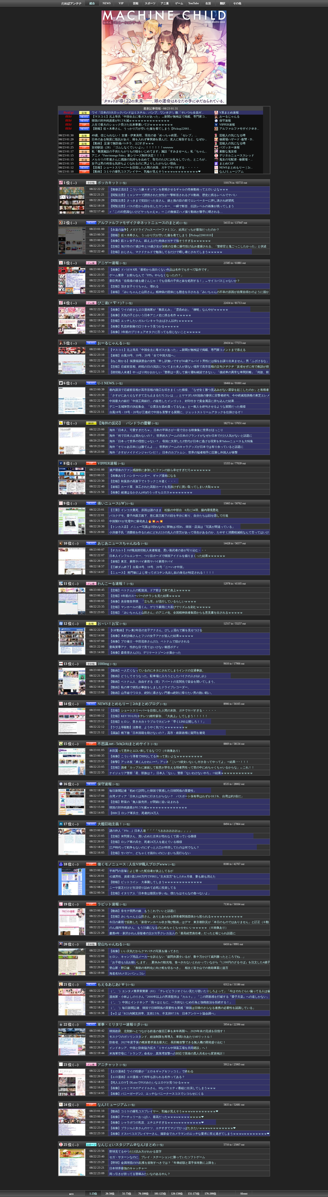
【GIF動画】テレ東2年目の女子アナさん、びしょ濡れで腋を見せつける (155, 630)
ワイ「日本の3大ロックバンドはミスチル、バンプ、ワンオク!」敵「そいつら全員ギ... (147, 112)
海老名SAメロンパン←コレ (127, 973)
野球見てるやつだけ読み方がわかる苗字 (135, 1151)
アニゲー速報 (108, 263)
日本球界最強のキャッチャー (128, 1168)
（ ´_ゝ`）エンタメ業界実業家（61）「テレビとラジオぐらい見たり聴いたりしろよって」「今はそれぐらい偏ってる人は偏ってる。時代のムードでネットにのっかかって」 (189, 993)
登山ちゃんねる (110, 944)
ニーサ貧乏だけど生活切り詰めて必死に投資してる (142, 887)
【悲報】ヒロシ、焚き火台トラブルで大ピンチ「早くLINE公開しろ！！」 (157, 721)
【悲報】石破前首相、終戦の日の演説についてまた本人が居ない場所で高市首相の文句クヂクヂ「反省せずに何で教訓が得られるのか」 (189, 368)
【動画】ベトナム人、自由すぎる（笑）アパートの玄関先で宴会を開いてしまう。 (163, 681)
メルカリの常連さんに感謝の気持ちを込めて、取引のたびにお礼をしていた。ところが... (149, 159)
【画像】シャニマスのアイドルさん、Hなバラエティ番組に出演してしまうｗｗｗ (162, 1088)
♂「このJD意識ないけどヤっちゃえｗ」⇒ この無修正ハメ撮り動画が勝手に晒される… (166, 211)
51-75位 (126, 1193)
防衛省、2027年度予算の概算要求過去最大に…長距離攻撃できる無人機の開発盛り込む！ (167, 1042)
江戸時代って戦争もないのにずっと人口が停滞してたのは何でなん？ (154, 847)
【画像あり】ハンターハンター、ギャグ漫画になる (142, 475)
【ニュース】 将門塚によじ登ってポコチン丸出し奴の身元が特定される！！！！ (161, 572)
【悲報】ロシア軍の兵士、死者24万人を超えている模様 (145, 842)
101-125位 (160, 1193)
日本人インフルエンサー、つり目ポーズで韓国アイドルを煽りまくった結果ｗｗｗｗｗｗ (167, 555)
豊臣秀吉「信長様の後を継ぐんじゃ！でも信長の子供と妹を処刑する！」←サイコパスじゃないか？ (174, 280)
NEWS (107, 3)
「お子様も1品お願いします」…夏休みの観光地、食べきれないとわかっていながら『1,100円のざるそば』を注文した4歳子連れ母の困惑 (189, 964)
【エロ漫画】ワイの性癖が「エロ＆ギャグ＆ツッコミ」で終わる (151, 1071)
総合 (92, 3)
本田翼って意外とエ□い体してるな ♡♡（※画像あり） (145, 750)
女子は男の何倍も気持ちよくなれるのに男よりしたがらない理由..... (135, 163)
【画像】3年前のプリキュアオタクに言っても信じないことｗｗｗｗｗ (155, 332)
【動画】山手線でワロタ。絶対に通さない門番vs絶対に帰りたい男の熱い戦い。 (161, 692)
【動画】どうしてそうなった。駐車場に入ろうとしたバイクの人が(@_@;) (157, 676)
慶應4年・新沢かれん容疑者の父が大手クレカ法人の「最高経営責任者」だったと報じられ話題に (172, 933)
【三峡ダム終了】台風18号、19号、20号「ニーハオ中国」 (147, 567)
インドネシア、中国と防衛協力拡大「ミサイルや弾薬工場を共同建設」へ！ (158, 1048)
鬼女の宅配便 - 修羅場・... (236, 159)
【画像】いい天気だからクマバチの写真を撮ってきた (144, 951)
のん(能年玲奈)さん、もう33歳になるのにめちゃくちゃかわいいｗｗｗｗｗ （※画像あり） (168, 927)
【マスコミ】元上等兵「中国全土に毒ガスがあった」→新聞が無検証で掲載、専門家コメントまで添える (177, 349)
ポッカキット (108, 183)
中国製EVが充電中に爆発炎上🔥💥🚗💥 (136, 521)
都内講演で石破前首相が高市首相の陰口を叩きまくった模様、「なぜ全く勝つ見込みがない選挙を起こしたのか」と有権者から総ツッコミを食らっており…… (189, 392)
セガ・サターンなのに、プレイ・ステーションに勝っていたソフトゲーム (157, 1157)
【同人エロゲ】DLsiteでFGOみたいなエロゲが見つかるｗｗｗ (149, 1082)
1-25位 (93, 1193)
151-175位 (193, 1193)
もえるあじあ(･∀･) (112, 984)
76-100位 (143, 1193)
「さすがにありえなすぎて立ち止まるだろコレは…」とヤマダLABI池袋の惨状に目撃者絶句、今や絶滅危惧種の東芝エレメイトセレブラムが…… (189, 397)
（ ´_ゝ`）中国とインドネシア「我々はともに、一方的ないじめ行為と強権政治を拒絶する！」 (170, 1002)
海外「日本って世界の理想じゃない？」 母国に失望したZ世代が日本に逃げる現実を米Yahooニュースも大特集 (181, 441)
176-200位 (210, 1193)
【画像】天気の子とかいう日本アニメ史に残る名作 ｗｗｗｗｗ (150, 315)
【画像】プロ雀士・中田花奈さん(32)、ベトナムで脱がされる (149, 641)
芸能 (135, 3)
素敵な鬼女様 (228, 151)
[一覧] (123, 183)
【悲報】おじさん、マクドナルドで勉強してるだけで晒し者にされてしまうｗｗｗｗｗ (165, 252)
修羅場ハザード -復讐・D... (236, 139)
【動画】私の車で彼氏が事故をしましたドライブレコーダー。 (150, 687)
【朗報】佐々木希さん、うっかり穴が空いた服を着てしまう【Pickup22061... (141, 129)
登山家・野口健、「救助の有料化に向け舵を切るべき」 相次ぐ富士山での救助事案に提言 (168, 968)
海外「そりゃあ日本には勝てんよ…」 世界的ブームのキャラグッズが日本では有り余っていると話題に (176, 446)
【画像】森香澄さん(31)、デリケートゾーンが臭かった (145, 652)
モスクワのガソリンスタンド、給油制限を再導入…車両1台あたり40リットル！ (161, 1036)
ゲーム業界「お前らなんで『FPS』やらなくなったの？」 (146, 275)
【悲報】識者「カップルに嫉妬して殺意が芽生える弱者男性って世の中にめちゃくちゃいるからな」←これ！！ (181, 767)
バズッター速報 (229, 147)
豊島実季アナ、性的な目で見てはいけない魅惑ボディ (144, 647)
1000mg (103, 664)
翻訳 (222, 3)
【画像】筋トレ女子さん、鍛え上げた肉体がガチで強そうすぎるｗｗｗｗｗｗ (160, 240)
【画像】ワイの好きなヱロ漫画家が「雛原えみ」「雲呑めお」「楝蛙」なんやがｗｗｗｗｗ (168, 309)
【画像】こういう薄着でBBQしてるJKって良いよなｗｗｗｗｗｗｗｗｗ (156, 756)
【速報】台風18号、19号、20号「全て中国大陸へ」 (143, 355)
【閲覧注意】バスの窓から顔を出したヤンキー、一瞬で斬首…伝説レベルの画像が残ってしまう (171, 206)
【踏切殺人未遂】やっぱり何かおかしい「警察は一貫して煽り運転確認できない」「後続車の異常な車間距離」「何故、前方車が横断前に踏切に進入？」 (189, 374)
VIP (121, 3)
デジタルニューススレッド (236, 155)
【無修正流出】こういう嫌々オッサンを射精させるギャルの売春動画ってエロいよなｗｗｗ (168, 189)
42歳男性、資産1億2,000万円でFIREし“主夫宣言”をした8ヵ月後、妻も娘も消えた (162, 876)
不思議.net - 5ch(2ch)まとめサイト (124, 744)
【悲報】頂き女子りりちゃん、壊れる (134, 286)
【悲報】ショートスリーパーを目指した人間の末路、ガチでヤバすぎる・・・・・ (145, 167)
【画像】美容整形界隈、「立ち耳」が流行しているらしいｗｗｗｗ (152, 601)
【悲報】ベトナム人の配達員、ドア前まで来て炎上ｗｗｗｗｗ (150, 590)
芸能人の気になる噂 (232, 135)
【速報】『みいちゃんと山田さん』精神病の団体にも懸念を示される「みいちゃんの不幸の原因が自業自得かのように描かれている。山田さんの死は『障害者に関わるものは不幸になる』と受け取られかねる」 (189, 294)
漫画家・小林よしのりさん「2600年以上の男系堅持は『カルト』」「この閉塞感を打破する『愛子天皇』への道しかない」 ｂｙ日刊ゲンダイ (189, 999)
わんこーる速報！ (112, 583)
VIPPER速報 (227, 124)
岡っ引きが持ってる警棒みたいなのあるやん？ (139, 1174)
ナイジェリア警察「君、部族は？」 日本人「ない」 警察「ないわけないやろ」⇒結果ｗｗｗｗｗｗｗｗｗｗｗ (181, 773)
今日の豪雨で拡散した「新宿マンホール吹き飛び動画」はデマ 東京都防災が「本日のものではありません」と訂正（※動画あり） (189, 924)
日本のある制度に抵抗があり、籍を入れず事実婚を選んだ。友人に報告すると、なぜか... (149, 139)
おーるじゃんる (229, 116)
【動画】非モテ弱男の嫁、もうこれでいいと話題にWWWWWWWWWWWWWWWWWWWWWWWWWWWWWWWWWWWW (157, 913)
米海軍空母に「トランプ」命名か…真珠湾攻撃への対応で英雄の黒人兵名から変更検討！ (167, 1053)
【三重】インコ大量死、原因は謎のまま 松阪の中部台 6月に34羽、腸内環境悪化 (163, 510)
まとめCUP (226, 163)
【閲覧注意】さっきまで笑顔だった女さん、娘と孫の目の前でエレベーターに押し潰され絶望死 (171, 200)
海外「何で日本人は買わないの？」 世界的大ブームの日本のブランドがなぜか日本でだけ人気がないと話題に (180, 435)
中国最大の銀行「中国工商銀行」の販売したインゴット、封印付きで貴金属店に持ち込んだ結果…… (174, 401)
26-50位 (110, 1193)
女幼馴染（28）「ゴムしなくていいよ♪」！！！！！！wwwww (132, 147)
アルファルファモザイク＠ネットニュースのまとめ (139, 223)
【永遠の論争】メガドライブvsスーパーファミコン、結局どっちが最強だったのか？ (164, 229)
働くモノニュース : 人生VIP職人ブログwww (133, 864)
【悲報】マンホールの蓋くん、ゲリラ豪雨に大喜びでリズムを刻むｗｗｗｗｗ (160, 607)
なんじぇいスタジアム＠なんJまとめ (127, 1145)
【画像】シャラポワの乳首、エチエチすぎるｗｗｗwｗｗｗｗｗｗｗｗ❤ (156, 1122)
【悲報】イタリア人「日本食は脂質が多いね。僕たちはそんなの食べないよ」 (160, 893)
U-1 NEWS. (106, 383)
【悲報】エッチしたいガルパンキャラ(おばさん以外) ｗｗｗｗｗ (151, 320)
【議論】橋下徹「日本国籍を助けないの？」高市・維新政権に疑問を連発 (157, 732)
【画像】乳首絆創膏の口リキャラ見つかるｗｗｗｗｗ (144, 326)
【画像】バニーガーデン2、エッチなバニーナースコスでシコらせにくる (156, 1093)
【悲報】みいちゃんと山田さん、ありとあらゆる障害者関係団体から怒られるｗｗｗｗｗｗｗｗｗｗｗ (176, 916)
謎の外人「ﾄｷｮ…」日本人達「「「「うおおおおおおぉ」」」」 (150, 830)
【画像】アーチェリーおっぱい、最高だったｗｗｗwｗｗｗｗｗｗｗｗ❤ (156, 1117)
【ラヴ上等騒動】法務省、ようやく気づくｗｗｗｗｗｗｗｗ (148, 727)
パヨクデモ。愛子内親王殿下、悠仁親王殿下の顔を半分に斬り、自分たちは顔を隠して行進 (168, 515)
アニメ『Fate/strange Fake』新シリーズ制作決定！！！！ (128, 155)
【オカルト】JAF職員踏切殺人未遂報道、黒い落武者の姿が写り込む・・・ (158, 550)
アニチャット (108, 1065)
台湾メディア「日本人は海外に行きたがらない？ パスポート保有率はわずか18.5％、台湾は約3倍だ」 (176, 796)
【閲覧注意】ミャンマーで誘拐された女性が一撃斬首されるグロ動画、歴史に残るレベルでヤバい (173, 195)
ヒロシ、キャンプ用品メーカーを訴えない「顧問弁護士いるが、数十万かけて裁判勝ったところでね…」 (177, 956)
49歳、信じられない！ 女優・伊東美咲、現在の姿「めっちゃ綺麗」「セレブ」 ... (144, 135)
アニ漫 (165, 3)
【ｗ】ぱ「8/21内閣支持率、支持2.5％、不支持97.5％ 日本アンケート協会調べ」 (163, 1013)
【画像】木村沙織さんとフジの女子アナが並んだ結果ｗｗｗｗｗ (151, 635)
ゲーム (179, 3)
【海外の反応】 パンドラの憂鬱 (124, 423)
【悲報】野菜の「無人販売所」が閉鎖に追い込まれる (144, 802)
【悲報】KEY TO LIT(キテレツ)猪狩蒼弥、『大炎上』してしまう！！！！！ (158, 716)
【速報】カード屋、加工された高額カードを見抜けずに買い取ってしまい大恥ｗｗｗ (164, 486)
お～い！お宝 (108, 623)
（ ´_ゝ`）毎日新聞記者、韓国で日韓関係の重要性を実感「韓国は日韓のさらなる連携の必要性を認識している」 (182, 1008)
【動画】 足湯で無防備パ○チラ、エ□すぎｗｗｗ (123, 143)
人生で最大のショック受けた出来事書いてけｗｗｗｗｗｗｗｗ (132, 125)
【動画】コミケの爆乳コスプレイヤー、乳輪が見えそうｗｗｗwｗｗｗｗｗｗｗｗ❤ (146, 171)
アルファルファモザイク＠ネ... (239, 128)
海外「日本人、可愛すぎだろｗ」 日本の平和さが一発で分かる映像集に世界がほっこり (166, 430)
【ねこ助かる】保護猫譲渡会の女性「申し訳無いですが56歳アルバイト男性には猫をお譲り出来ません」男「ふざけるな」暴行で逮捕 (189, 363)
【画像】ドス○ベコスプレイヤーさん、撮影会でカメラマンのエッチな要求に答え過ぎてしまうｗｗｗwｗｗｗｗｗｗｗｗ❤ (189, 1133)
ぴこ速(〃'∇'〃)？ (111, 303)
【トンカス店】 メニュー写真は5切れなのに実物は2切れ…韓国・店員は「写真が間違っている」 (172, 526)
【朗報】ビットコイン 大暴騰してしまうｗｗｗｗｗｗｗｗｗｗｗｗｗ (155, 882)
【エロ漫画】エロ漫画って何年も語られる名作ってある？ (147, 1077)
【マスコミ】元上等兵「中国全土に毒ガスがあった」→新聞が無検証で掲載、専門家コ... (149, 117)
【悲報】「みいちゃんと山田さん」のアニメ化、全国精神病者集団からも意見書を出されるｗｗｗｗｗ (176, 612)
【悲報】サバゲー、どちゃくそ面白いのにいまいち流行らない (150, 853)
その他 (237, 3)
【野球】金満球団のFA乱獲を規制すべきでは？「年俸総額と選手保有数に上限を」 (163, 1162)
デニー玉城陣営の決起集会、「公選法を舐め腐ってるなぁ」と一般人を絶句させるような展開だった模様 (177, 406)
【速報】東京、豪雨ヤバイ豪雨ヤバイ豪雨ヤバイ (141, 561)
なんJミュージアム (231, 171)
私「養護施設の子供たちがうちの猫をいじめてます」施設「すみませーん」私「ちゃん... (149, 151)
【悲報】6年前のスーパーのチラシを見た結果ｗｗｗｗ (145, 595)
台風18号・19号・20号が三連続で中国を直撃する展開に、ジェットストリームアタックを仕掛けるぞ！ (176, 412)
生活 (208, 3)
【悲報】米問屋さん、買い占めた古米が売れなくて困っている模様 (152, 836)
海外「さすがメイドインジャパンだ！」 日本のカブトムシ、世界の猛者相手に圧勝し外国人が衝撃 (173, 452)
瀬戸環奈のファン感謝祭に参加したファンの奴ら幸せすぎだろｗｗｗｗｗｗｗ (160, 470)
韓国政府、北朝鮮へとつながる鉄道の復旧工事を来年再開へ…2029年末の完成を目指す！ (167, 1031)
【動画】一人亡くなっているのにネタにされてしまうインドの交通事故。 (157, 670)
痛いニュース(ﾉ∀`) (112, 503)
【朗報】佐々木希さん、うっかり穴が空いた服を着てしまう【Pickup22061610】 (161, 235)
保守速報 (225, 120)
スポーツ (150, 3)
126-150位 (177, 1193)
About (243, 1193)
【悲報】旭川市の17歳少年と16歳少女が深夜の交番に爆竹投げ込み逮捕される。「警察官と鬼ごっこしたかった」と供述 (187, 246)
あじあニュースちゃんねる (119, 543)
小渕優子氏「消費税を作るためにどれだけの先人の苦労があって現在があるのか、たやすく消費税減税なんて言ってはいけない (189, 534)
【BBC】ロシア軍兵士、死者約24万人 (134, 813)
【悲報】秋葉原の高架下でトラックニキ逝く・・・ (142, 481)
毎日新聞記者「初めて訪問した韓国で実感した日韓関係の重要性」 (152, 790)
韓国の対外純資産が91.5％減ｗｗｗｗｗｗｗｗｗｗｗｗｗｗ (131, 121)
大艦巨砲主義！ (110, 824)
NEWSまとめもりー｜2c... (236, 167)
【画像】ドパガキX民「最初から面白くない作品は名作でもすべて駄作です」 (159, 269)
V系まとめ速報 (229, 112)
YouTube (193, 3)
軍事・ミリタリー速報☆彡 (119, 1024)
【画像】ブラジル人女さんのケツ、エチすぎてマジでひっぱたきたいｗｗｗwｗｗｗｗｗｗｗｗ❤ (172, 1128)
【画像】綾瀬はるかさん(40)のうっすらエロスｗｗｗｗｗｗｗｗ (151, 492)
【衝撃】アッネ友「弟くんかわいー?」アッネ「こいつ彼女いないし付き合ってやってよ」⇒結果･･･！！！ (179, 762)
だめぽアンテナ (71, 3)
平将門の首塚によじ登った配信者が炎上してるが (141, 871)
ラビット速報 (108, 904)
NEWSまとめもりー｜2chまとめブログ (128, 704)
